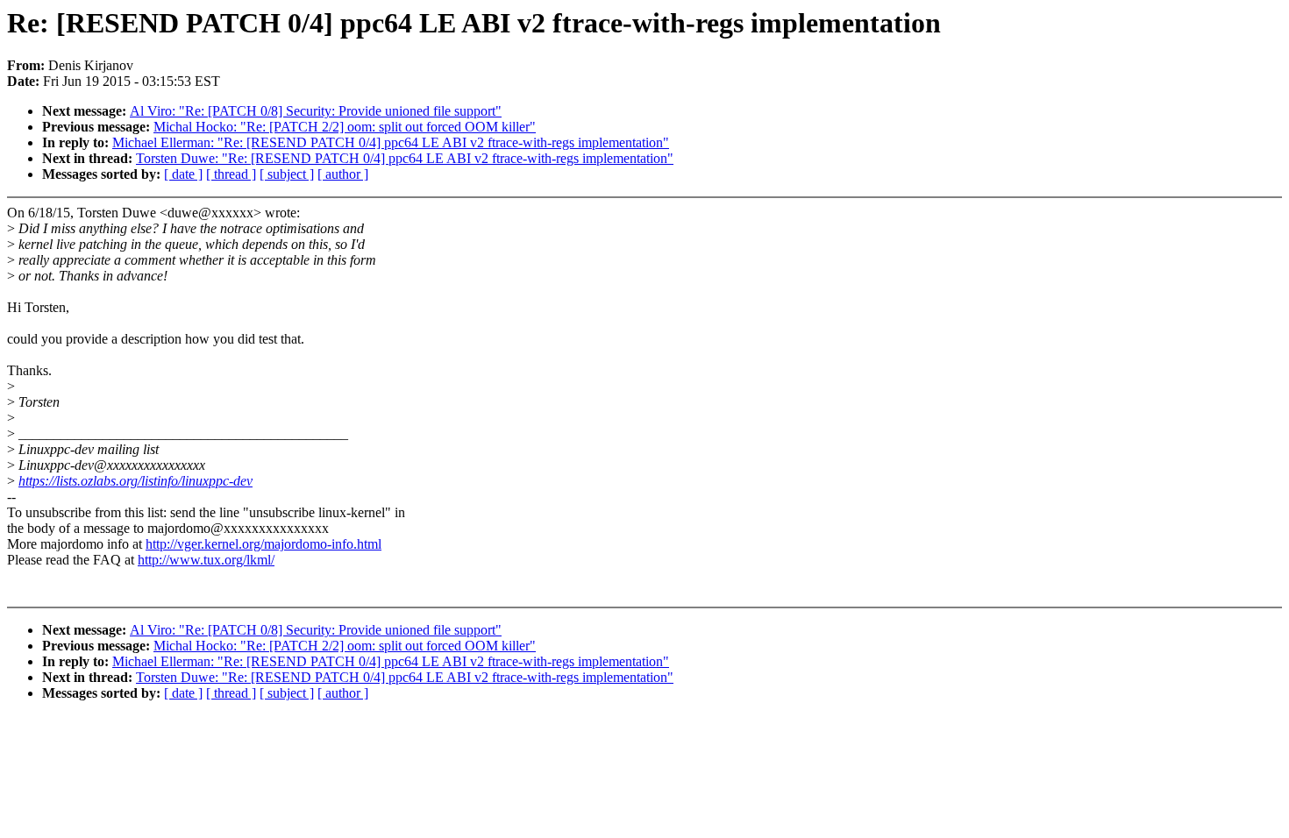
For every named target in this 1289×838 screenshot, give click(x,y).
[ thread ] (231, 174)
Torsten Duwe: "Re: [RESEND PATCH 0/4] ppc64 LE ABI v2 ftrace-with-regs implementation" (404, 158)
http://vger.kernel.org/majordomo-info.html (263, 543)
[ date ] (183, 174)
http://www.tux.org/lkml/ (206, 559)
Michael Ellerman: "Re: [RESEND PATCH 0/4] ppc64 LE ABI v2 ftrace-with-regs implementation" (390, 142)
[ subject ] (287, 174)
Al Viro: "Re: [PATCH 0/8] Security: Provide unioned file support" (316, 110)
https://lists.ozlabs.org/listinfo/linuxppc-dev (135, 480)
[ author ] (342, 174)
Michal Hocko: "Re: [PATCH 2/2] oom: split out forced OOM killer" (344, 126)
